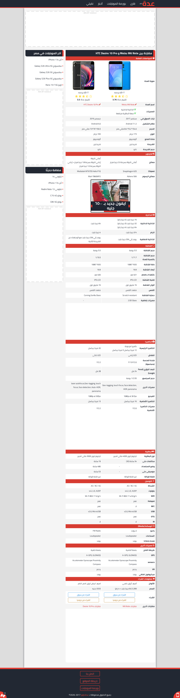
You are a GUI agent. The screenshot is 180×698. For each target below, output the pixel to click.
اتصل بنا (90, 673)
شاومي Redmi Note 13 (51, 189)
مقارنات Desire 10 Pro (92, 606)
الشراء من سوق (119, 595)
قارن (132, 3)
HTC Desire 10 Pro (91, 104)
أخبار (100, 3)
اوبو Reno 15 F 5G (54, 85)
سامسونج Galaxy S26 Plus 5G (48, 79)
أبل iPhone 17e (55, 60)
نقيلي (89, 3)
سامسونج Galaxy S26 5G (51, 72)
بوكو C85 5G (56, 202)
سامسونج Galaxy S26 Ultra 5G (48, 66)
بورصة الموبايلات (116, 3)
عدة (148, 3)
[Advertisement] (90, 29)
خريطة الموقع (90, 681)
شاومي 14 (57, 177)
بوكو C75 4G (56, 195)
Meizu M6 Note (128, 104)
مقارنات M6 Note (130, 606)
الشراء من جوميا (119, 600)
